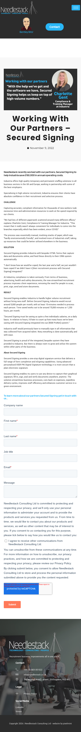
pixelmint (67, 723)
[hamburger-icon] (76, 7)
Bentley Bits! (26, 31)
